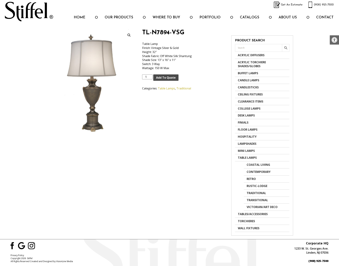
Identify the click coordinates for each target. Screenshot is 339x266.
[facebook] (11, 245)
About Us (288, 17)
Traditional (183, 88)
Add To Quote (166, 78)
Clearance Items (250, 101)
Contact (325, 17)
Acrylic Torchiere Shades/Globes (252, 64)
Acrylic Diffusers (251, 55)
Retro (251, 179)
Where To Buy (166, 17)
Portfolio (210, 17)
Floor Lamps (247, 129)
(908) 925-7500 (324, 4)
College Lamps (249, 108)
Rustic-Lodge (257, 186)
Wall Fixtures (248, 228)
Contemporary (258, 172)
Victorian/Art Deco (262, 207)
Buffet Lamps (248, 73)
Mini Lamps (246, 151)
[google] (21, 245)
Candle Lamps (248, 80)
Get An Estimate (291, 4)
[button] (334, 40)
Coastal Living (258, 165)
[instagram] (31, 245)
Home (79, 17)
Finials (243, 122)
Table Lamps (166, 88)
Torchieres (246, 221)
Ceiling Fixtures (250, 94)
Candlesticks (248, 87)
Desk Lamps (246, 115)
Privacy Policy (17, 255)
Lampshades (247, 144)
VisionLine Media (64, 261)
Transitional (257, 200)
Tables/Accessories (253, 214)
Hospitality (247, 137)
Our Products (119, 17)
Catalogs (249, 17)
